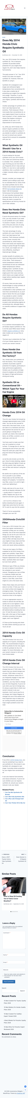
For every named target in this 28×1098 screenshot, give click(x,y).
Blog (3, 37)
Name (5, 955)
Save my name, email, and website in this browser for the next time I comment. (14, 975)
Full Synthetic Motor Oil (14, 189)
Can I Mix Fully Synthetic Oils (14, 796)
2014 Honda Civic (16, 760)
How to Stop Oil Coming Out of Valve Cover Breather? (13, 898)
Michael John (7, 55)
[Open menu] (24, 8)
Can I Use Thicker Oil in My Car (15, 803)
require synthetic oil (13, 331)
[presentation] (14, 885)
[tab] (10, 911)
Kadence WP (21, 1093)
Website (5, 970)
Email (5, 962)
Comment (6, 933)
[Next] (23, 894)
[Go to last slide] (4, 894)
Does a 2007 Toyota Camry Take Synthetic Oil (6, 859)
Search (4, 988)
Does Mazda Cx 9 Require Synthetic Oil (21, 858)
